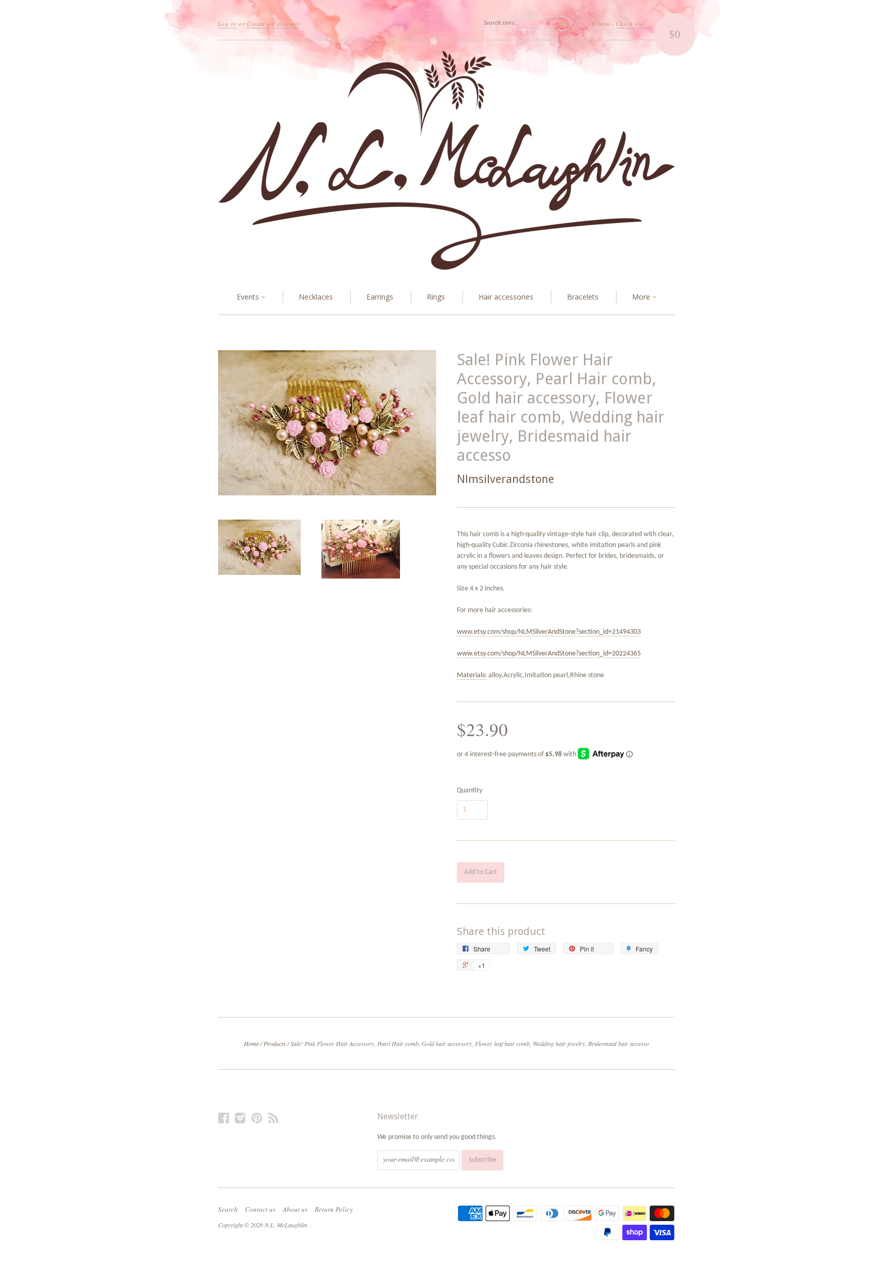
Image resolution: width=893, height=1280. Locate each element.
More (642, 297)
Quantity (469, 791)
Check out (630, 23)
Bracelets (582, 297)
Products (275, 1043)
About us (295, 1209)
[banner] (446, 160)
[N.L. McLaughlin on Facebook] (223, 1119)
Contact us (260, 1209)
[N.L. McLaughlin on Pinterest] (257, 1119)
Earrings (379, 297)
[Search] (563, 23)
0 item (601, 23)
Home (251, 1043)
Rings (436, 297)
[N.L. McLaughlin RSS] (273, 1119)
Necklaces (316, 297)
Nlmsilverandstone (505, 479)
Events (249, 297)
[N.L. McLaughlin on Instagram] (240, 1119)
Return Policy (334, 1209)
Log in (227, 23)
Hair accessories (506, 297)
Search (228, 1209)
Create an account (273, 23)
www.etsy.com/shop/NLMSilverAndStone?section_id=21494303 (549, 632)
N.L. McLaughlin (286, 1225)
